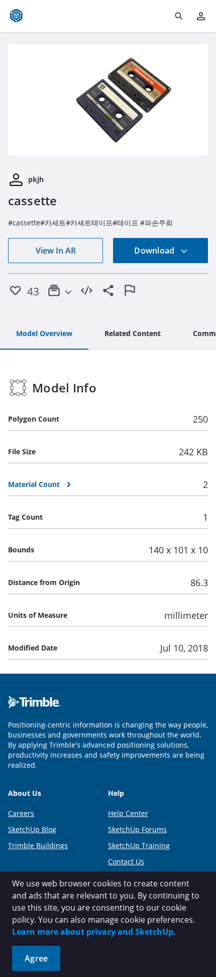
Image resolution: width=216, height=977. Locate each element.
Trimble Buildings (38, 845)
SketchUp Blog (32, 829)
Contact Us (126, 861)
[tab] (44, 334)
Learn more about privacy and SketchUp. (94, 931)
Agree (36, 958)
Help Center (128, 813)
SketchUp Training (139, 845)
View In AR (56, 250)
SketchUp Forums (137, 829)
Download (155, 250)
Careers (21, 813)
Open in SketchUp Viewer (108, 100)
